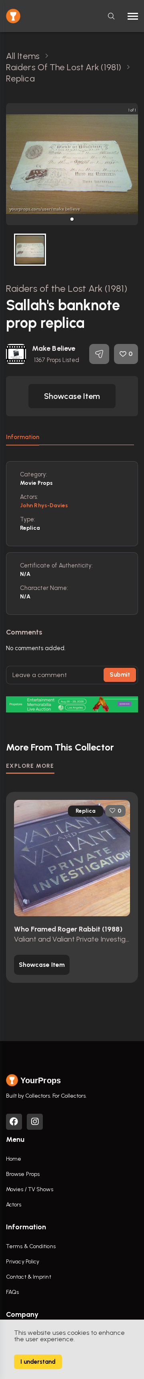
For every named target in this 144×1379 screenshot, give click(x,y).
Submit (120, 674)
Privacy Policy (22, 1261)
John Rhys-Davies (44, 505)
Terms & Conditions (31, 1246)
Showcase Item (72, 396)
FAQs (12, 1292)
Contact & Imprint (28, 1276)
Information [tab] (22, 437)
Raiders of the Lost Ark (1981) (66, 288)
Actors (14, 1204)
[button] (72, 219)
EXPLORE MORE (30, 766)
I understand (38, 1361)
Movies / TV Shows (29, 1189)
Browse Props (23, 1174)
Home (13, 1158)
